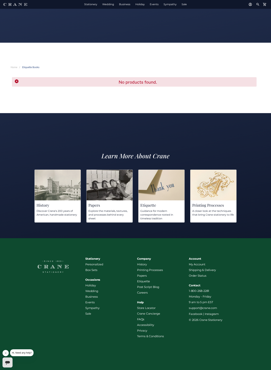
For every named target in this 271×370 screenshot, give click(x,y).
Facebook (195, 314)
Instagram (212, 314)
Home (14, 67)
